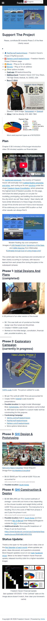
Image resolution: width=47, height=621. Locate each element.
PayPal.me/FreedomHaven (16, 53)
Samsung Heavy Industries (12, 468)
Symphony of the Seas (35, 245)
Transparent (29, 111)
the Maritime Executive (21, 471)
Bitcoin (9, 64)
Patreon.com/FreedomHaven (17, 59)
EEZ (15, 523)
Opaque (40, 111)
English (30, 2)
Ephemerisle (14, 407)
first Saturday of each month (16, 547)
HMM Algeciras (19, 248)
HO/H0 (18, 399)
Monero (10, 67)
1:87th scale (7, 390)
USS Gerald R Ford (18, 245)
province (32, 185)
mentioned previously (13, 180)
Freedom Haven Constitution (18, 188)
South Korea (24, 485)
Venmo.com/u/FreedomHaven (18, 418)
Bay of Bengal (17, 521)
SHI (17, 434)
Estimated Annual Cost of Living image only (23, 251)
